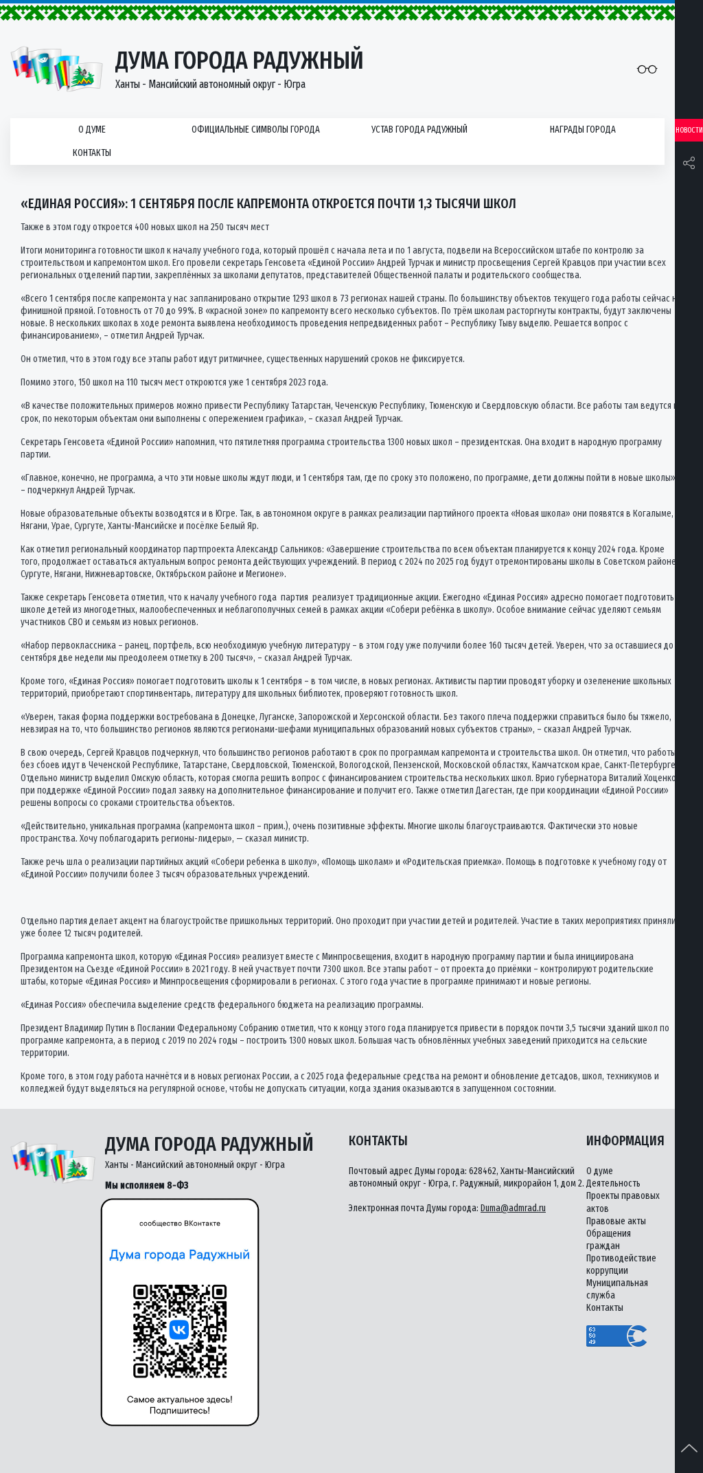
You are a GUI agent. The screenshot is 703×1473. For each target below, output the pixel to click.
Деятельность (613, 1183)
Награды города (583, 129)
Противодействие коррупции (621, 1264)
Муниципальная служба (617, 1289)
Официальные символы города (256, 129)
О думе (92, 129)
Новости (689, 130)
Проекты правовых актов (623, 1202)
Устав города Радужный (419, 129)
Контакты (92, 153)
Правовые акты (616, 1221)
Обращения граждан (608, 1240)
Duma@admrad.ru (513, 1208)
